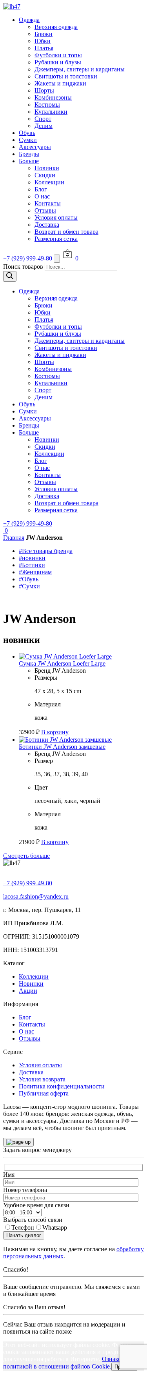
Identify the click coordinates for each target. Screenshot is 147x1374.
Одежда (29, 19)
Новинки (46, 168)
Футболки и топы (58, 55)
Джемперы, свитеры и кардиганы (79, 69)
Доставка (46, 224)
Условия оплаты (56, 217)
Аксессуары (35, 147)
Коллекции (49, 182)
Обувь (27, 132)
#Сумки (29, 586)
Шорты (44, 90)
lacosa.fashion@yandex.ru (36, 896)
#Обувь (28, 579)
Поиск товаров (23, 266)
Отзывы (45, 210)
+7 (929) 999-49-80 (27, 258)
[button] (55, 732)
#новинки (32, 558)
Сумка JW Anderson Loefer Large (62, 663)
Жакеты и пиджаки (60, 83)
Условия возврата (42, 1079)
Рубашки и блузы (57, 62)
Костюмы (47, 104)
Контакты (47, 203)
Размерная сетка (56, 238)
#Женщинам (35, 572)
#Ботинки (32, 565)
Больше (29, 161)
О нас (42, 196)
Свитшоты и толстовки (65, 76)
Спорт (42, 118)
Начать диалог (23, 1235)
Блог (40, 189)
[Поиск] (9, 276)
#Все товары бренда (46, 551)
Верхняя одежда (56, 27)
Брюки (43, 34)
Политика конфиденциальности (62, 1086)
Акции (28, 990)
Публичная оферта (44, 1093)
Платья (43, 48)
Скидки (44, 175)
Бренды (29, 154)
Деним (43, 125)
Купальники (50, 111)
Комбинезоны (53, 97)
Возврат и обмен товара (66, 231)
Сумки (28, 139)
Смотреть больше (26, 855)
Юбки (42, 41)
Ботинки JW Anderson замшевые (62, 746)
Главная (13, 537)
